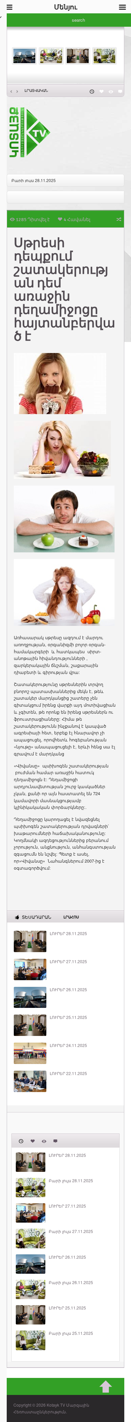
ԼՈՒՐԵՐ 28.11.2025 (68, 933)
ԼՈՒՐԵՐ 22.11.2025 (68, 1073)
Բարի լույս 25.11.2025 (71, 1333)
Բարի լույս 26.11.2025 (71, 1282)
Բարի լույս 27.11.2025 (71, 1231)
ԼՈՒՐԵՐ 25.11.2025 (68, 1017)
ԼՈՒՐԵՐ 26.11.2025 (68, 989)
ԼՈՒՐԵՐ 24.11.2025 (68, 1045)
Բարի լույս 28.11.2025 (33, 180)
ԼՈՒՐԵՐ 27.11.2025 (68, 961)
